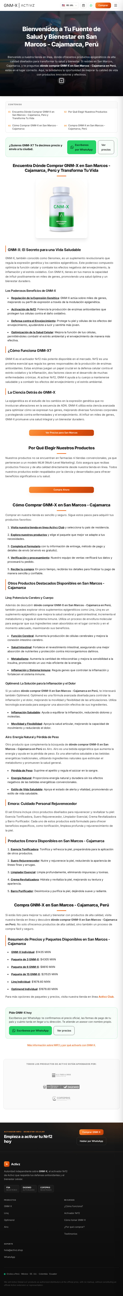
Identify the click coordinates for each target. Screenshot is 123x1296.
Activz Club (56, 527)
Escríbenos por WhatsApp (84, 147)
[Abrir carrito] (83, 5)
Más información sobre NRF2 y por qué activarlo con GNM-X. (61, 1045)
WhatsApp (9, 1257)
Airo (6, 1226)
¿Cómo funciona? (73, 1206)
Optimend (9, 1220)
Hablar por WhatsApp (91, 1141)
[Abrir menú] (115, 5)
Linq (6, 1213)
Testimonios (70, 1233)
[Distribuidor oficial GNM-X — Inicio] (19, 5)
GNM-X (8, 1206)
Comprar (103, 5)
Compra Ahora (61, 489)
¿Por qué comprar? (74, 1226)
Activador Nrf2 (72, 1213)
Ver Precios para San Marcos (61, 432)
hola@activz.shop (13, 1250)
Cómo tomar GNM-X (75, 1220)
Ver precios (106, 147)
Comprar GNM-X (91, 1132)
